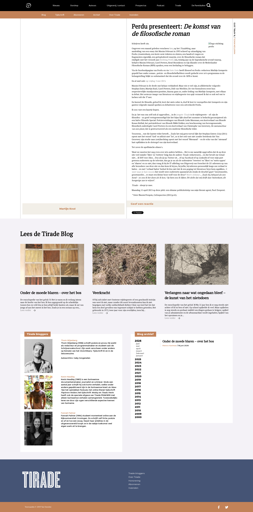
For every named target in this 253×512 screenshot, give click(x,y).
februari (140, 353)
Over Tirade (114, 14)
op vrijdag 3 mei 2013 (155, 81)
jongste (183, 114)
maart (139, 351)
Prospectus (140, 5)
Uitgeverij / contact (116, 5)
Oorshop (74, 5)
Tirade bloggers (136, 473)
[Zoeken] (209, 5)
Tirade (178, 5)
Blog (44, 14)
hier (171, 48)
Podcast (160, 5)
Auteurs (92, 5)
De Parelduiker (199, 5)
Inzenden (133, 14)
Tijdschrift (59, 14)
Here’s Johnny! (193, 174)
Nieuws (56, 5)
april (138, 348)
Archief (96, 14)
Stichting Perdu (167, 59)
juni (138, 344)
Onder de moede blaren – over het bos (188, 341)
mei (138, 346)
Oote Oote (174, 70)
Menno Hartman (169, 346)
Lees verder (25, 310)
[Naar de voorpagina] (26, 5)
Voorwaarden (30, 507)
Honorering (134, 480)
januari (139, 356)
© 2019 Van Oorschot (43, 507)
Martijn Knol (234, 46)
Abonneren (79, 14)
